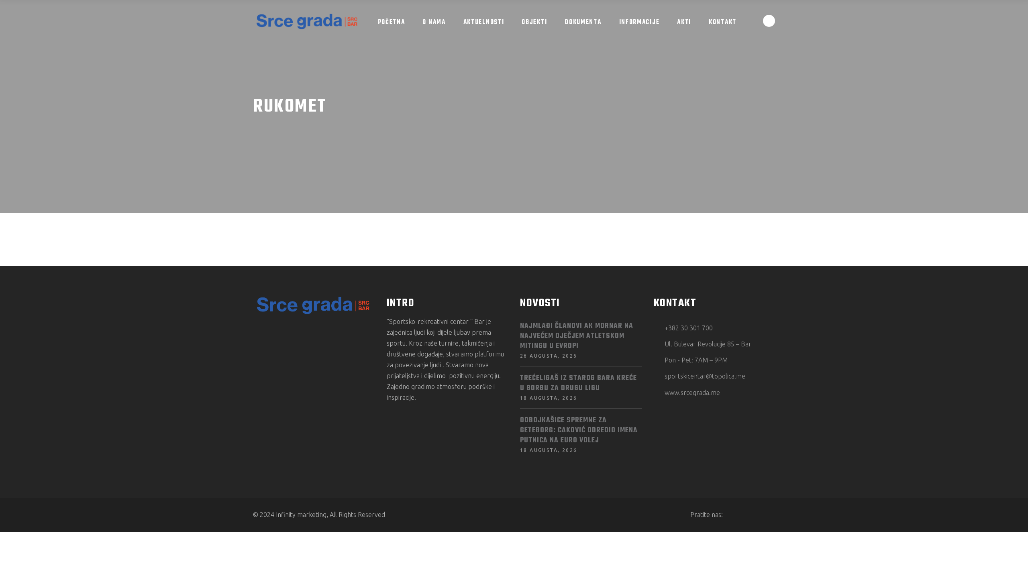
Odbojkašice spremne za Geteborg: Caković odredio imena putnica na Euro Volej (579, 430)
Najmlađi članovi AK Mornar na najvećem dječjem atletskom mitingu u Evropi (576, 336)
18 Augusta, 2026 (548, 398)
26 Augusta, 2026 (548, 355)
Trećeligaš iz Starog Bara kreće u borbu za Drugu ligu (578, 383)
